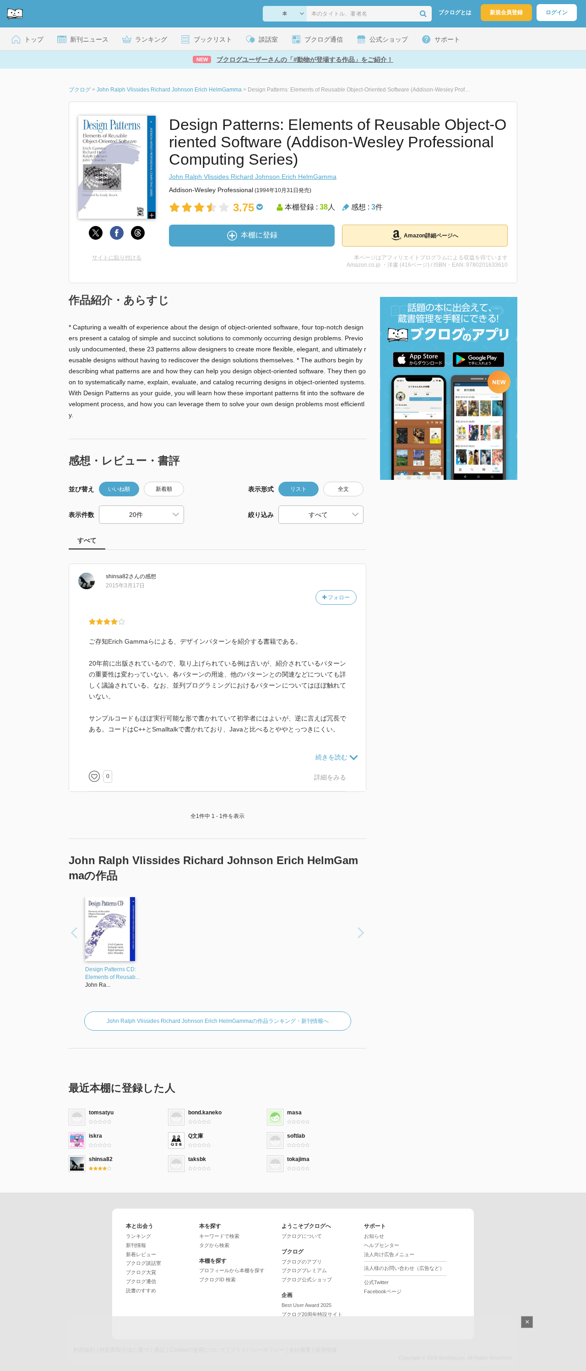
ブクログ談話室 (143, 1263)
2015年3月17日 (125, 585)
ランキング (138, 1236)
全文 (343, 489)
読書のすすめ (141, 1290)
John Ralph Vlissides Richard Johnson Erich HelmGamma (252, 176)
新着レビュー (141, 1254)
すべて (87, 540)
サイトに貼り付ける (116, 257)
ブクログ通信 (141, 1281)
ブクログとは (455, 12)
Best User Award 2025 (306, 1305)
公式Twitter (376, 1282)
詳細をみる (330, 777)
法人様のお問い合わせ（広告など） (404, 1268)
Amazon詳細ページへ (431, 235)
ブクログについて (302, 1236)
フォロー (338, 597)
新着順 (164, 489)
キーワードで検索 (219, 1236)
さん (123, 576)
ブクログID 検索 (217, 1279)
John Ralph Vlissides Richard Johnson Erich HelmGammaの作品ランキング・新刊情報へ (218, 1021)
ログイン (557, 12)
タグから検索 (214, 1245)
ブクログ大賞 (141, 1272)
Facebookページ (383, 1291)
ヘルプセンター (381, 1245)
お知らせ (374, 1236)
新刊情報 (136, 1245)
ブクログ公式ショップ (307, 1279)
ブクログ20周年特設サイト (312, 1314)
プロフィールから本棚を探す (232, 1270)
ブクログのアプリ (302, 1261)
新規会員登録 (506, 12)
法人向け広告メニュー (389, 1254)
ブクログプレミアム (304, 1270)
